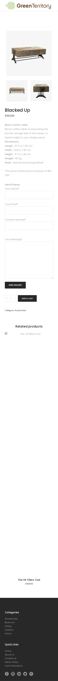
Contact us (10, 658)
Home (8, 650)
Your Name (12, 188)
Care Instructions (14, 665)
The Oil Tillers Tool (29, 580)
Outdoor (9, 629)
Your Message (13, 239)
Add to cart (27, 298)
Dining (8, 626)
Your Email (11, 204)
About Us (9, 654)
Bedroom (10, 622)
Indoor (8, 633)
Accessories (20, 310)
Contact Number (15, 219)
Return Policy (11, 662)
